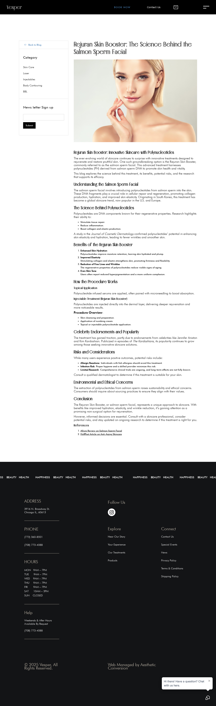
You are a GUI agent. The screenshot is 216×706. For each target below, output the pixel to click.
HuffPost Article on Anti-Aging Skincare (101, 434)
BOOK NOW (122, 7)
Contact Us (153, 7)
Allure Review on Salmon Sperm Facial (101, 430)
